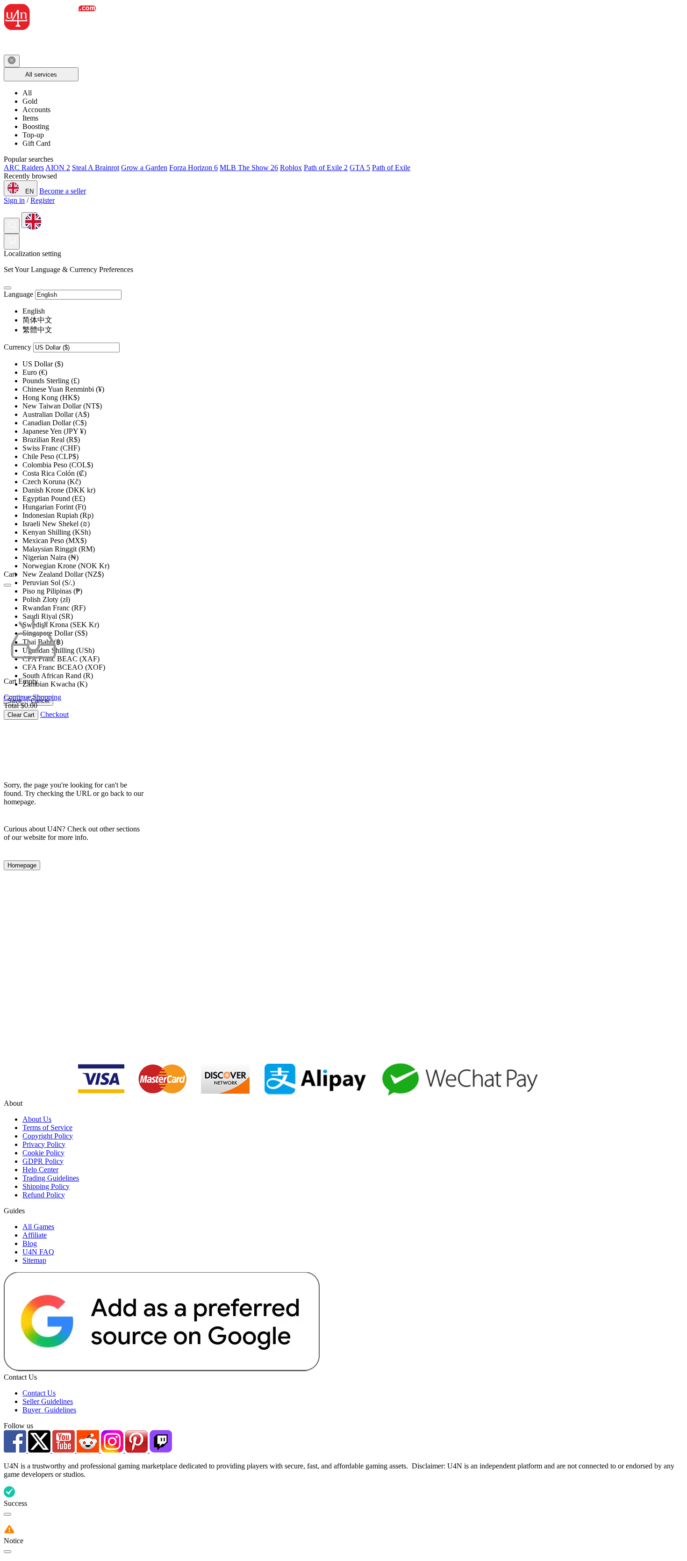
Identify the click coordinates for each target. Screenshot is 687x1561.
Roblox (291, 168)
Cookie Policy (43, 1153)
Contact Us (39, 1393)
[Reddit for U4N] (89, 1450)
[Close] (7, 287)
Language (18, 294)
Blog (29, 1243)
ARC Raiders (24, 168)
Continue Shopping (32, 697)
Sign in (14, 200)
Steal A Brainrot (95, 168)
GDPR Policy (43, 1161)
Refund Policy (43, 1195)
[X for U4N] (40, 1450)
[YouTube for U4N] (64, 1450)
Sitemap (34, 1260)
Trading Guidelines (50, 1178)
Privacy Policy (43, 1144)
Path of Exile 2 (326, 168)
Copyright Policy (47, 1136)
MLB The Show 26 (249, 168)
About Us (36, 1119)
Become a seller (62, 191)
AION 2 (57, 168)
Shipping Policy (46, 1186)
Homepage (21, 865)
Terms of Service (47, 1127)
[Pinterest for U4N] (137, 1450)
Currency (17, 347)
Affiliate (34, 1235)
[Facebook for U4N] (16, 1450)
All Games (38, 1227)
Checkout (54, 714)
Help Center (40, 1170)
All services (41, 74)
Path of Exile (391, 168)
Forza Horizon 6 (193, 168)
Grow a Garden (144, 168)
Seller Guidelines (47, 1401)
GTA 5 (360, 168)
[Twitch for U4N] (161, 1450)
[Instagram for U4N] (113, 1450)
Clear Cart (21, 714)
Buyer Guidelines (49, 1410)
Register (42, 200)
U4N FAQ (38, 1252)
